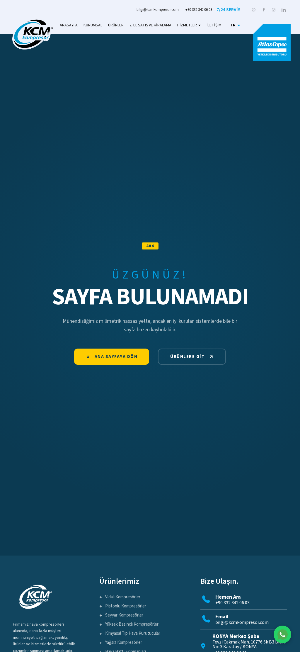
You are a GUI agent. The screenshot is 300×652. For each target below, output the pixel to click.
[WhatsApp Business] (254, 10)
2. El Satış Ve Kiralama (150, 25)
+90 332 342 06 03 (198, 10)
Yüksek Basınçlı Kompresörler (131, 624)
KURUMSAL (92, 25)
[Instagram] (274, 10)
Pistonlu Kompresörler (125, 606)
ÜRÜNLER (116, 25)
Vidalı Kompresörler (122, 597)
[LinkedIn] (284, 10)
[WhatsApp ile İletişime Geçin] (282, 634)
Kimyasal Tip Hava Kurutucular (132, 633)
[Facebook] (264, 10)
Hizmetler (187, 25)
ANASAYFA (69, 25)
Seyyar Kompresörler (124, 615)
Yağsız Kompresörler (123, 642)
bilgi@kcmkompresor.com (158, 10)
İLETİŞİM (214, 25)
